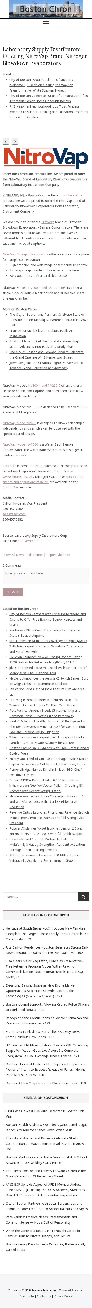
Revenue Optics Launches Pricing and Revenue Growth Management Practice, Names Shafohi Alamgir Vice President (49, 817)
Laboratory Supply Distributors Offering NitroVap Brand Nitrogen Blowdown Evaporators (45, 56)
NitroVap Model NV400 (19, 423)
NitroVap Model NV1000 (20, 444)
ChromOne (74, 195)
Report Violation (58, 555)
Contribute (27, 1296)
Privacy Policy (63, 1296)
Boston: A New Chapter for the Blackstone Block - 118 (46, 1083)
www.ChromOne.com (18, 476)
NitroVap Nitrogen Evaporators (25, 254)
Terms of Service (70, 1290)
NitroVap (47, 222)
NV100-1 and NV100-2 (44, 288)
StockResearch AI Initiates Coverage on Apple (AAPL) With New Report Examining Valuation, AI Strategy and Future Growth (48, 646)
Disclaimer (35, 555)
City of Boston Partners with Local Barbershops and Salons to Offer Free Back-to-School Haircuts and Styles (47, 619)
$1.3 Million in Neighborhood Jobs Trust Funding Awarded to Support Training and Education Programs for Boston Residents (48, 111)
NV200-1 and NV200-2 (44, 385)
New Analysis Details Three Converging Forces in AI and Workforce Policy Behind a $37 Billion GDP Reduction (46, 801)
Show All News (13, 555)
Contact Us (44, 1296)
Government (29, 541)
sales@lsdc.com (14, 514)
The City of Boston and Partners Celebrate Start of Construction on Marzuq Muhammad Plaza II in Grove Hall (48, 319)
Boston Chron (46, 9)
